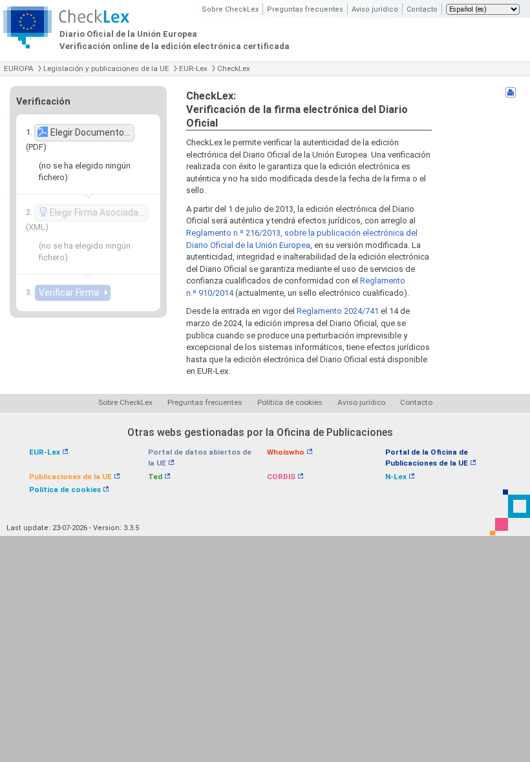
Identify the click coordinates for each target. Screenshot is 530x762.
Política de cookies (290, 402)
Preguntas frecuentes (305, 9)
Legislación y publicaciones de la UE (106, 68)
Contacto (422, 9)
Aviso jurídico (375, 9)
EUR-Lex (193, 68)
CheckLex (233, 68)
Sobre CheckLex (230, 9)
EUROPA (19, 68)
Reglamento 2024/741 (338, 311)
